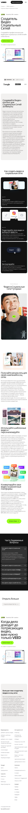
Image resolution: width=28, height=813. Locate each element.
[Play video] (14, 316)
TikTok (16, 797)
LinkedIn (17, 789)
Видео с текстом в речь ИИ (19, 755)
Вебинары (3, 781)
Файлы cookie (18, 775)
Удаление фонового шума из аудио (21, 747)
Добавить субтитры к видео (5, 736)
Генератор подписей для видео (6, 746)
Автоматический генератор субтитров (6, 742)
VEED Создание (10, 6)
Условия (17, 773)
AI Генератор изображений (18, 736)
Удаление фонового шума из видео (21, 751)
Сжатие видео (4, 750)
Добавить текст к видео (6, 739)
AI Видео (17, 739)
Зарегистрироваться (17, 2)
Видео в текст (4, 755)
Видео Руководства (5, 784)
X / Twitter (17, 792)
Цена (2, 767)
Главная (3, 6)
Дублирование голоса (20, 761)
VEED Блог (3, 776)
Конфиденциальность (20, 770)
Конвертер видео (5, 752)
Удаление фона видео (20, 759)
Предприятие (4, 770)
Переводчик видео (5, 757)
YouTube (16, 787)
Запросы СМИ (18, 780)
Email (16, 800)
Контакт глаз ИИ (19, 744)
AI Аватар (17, 732)
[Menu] (25, 2)
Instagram (17, 794)
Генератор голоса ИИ (20, 741)
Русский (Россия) (5, 809)
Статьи (2, 779)
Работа (16, 767)
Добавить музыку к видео (7, 732)
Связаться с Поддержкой (21, 778)
